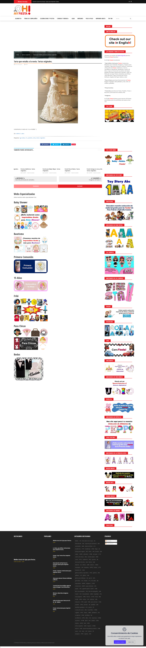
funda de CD (78, 570)
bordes (97, 551)
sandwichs (94, 612)
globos (84, 575)
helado (85, 580)
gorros (90, 578)
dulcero (92, 565)
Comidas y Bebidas (62, 18)
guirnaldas (77, 580)
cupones (94, 559)
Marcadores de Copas (87, 541)
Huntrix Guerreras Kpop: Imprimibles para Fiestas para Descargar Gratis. (51, 1)
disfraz (84, 565)
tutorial (77, 628)
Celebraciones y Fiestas (47, 18)
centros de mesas (79, 557)
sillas (87, 618)
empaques (77, 567)
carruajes (95, 554)
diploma (77, 565)
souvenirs (77, 620)
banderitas (87, 549)
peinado (86, 604)
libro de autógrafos (93, 591)
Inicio (17, 55)
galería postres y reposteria (81, 572)
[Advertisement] (58, 37)
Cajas (73, 18)
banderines (78, 549)
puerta (90, 607)
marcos (88, 596)
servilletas (87, 615)
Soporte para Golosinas (91, 543)
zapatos (86, 634)
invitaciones (78, 586)
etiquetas (86, 567)
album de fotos (88, 546)
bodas (23, 138)
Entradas (108, 541)
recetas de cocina (79, 610)
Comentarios (109, 543)
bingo (96, 549)
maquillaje (96, 594)
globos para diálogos (80, 578)
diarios (90, 562)
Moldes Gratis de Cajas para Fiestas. (24, 560)
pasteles (30, 138)
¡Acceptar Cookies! (120, 642)
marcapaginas (78, 596)
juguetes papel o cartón (88, 588)
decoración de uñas (80, 562)
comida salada (91, 557)
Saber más (131, 642)
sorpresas (94, 618)
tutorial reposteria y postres (90, 628)
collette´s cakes (20, 133)
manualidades (85, 594)
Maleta (76, 541)
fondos (95, 567)
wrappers (77, 634)
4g (20, 138)
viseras (90, 631)
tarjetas (77, 623)
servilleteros (78, 618)
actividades (78, 546)
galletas (77, 575)
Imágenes (80, 18)
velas (83, 631)
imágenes (88, 583)
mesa (96, 596)
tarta (34, 138)
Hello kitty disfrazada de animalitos (24, 180)
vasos (76, 631)
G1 (26, 138)
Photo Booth (78, 543)
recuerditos (90, 610)
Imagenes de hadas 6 (95, 180)
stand (86, 620)
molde (76, 599)
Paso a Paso (89, 18)
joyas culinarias (89, 586)
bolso (90, 551)
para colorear (94, 602)
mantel (76, 594)
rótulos (85, 612)
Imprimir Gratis (100, 18)
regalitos (77, 612)
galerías (95, 572)
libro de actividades (80, 591)
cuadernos (85, 559)
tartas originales (26, 55)
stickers (93, 620)
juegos (76, 588)
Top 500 (110, 18)
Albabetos (18, 18)
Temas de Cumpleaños (30, 18)
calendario (85, 554)
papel (85, 602)
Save (74, 144)
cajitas (76, 554)
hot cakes (93, 580)
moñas (84, 599)
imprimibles (78, 583)
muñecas (92, 599)
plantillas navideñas (80, 607)
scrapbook (77, 615)
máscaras (77, 602)
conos (76, 559)
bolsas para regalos (80, 551)
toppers (89, 626)
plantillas (93, 604)
